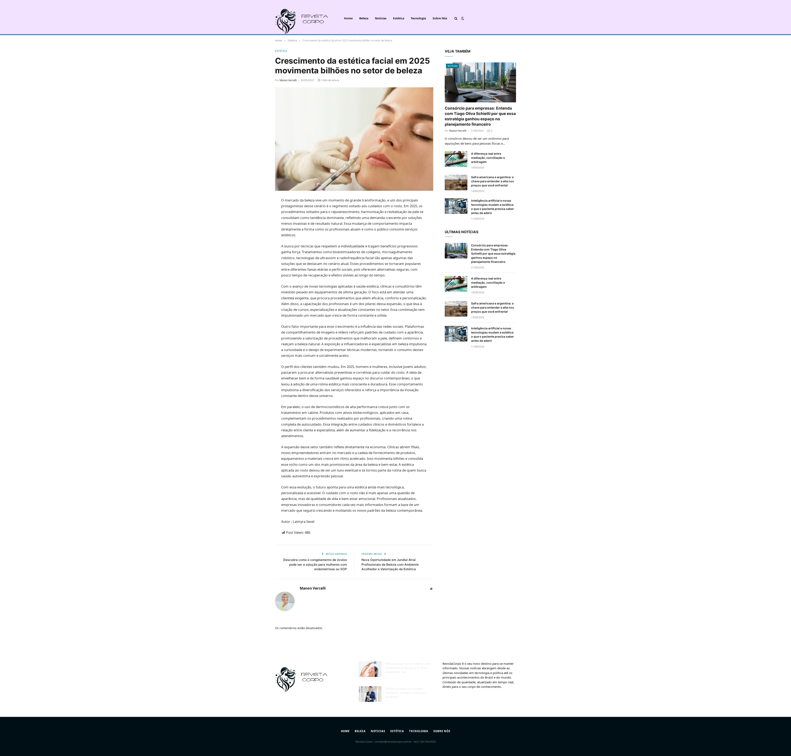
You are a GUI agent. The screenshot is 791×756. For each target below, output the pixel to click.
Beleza (363, 18)
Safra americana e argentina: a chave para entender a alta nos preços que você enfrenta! (492, 181)
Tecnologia (418, 18)
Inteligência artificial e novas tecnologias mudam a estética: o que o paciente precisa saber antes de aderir (492, 207)
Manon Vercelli (288, 80)
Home (348, 18)
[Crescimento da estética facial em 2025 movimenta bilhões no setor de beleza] (354, 139)
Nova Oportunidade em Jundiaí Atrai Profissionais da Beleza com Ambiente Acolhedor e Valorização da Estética (390, 564)
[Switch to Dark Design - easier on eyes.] (462, 18)
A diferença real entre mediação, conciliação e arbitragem (488, 158)
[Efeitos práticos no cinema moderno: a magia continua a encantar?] (370, 694)
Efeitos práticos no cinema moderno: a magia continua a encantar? (405, 693)
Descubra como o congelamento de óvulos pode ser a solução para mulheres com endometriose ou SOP (315, 564)
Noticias (380, 18)
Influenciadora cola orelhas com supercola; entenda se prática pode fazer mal (408, 668)
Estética (398, 18)
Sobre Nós (440, 18)
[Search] (456, 18)
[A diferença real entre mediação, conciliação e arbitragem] (456, 159)
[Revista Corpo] (306, 18)
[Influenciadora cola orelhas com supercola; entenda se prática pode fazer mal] (370, 669)
